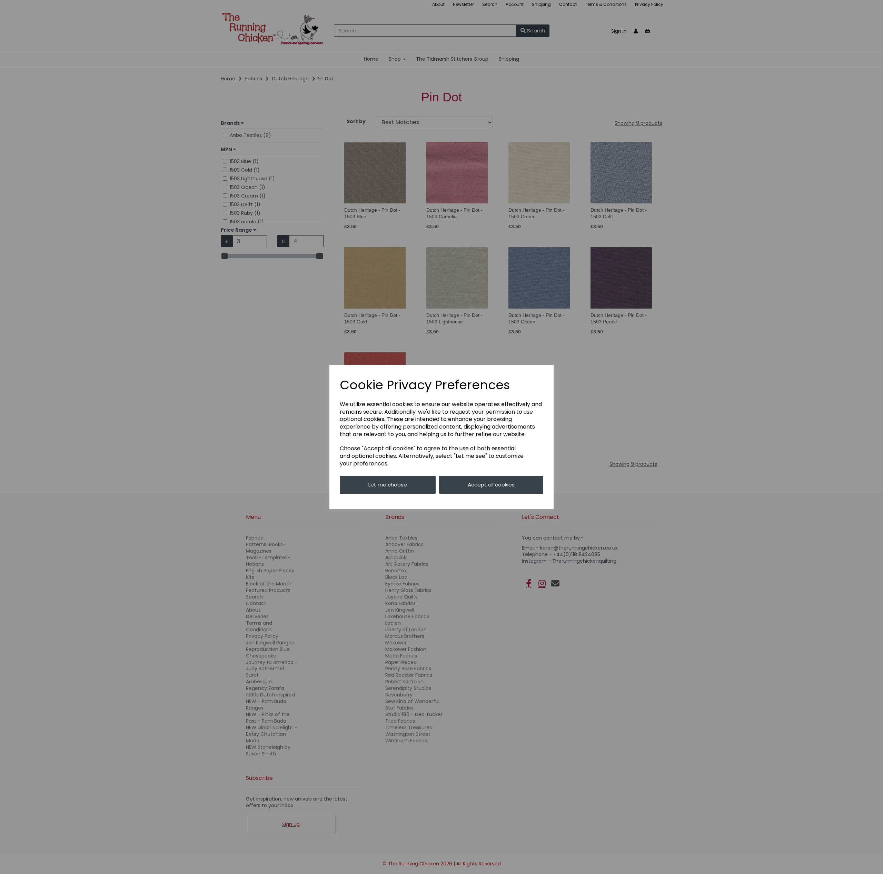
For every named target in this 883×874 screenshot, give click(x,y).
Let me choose (387, 484)
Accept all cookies (491, 484)
